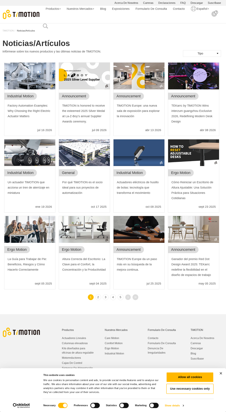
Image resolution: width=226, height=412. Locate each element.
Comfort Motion (114, 343)
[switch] (95, 405)
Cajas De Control (72, 363)
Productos (52, 8)
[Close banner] (221, 373)
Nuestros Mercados (79, 8)
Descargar (197, 2)
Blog (103, 8)
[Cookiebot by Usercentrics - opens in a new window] (21, 405)
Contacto (179, 8)
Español (202, 8)
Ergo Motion (112, 348)
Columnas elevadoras (75, 343)
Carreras (148, 2)
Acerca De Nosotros (126, 2)
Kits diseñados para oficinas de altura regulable (78, 350)
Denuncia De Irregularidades (156, 350)
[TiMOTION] (21, 14)
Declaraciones (166, 2)
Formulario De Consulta (151, 8)
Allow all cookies (190, 377)
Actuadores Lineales (74, 338)
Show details (172, 405)
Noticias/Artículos (26, 30)
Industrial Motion (114, 353)
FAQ (183, 2)
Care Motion (112, 338)
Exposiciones (121, 8)
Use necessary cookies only (190, 388)
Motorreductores (71, 357)
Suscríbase (214, 2)
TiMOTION (8, 30)
